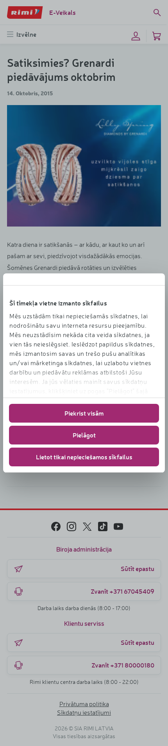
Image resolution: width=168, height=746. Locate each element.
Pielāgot (84, 435)
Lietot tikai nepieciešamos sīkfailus (84, 457)
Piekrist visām (84, 413)
